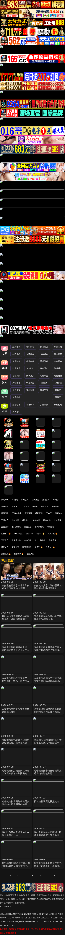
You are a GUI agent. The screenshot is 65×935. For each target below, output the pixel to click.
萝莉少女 (58, 346)
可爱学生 (44, 375)
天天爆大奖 (16, 540)
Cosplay (44, 354)
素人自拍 (58, 354)
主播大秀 (5, 520)
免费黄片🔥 (19, 554)
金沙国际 (27, 540)
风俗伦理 (58, 404)
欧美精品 (44, 346)
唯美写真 (44, 390)
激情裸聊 (29, 533)
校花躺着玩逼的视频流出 (46, 801)
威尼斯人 (5, 499)
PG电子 (56, 499)
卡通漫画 (16, 390)
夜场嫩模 (57, 520)
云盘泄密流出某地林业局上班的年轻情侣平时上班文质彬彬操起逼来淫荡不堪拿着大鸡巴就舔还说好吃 (15, 651)
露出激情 (30, 390)
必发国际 (5, 526)
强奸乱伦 (30, 346)
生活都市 (16, 404)
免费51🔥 (40, 533)
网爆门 (58, 390)
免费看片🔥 (6, 533)
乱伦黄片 (26, 520)
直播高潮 (28, 513)
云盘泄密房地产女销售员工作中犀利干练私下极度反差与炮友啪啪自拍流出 (15, 680)
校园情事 (30, 404)
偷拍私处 (36, 520)
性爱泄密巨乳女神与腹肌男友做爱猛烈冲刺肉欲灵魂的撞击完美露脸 (15, 742)
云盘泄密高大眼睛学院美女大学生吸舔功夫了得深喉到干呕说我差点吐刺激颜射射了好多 (48, 651)
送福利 (26, 506)
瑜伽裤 (44, 382)
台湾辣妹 (16, 361)
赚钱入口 (30, 554)
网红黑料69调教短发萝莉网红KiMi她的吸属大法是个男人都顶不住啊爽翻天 (16, 865)
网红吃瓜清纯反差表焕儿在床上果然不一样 (15, 834)
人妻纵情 (44, 404)
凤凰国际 (5, 513)
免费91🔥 (39, 547)
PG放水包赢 (17, 513)
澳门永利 (45, 499)
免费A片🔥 (50, 547)
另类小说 (16, 411)
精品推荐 (16, 346)
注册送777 (16, 506)
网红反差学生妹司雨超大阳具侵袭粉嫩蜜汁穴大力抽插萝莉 (48, 835)
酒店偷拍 (58, 513)
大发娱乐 (27, 526)
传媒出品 (16, 397)
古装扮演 (16, 375)
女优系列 (30, 375)
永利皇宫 (50, 526)
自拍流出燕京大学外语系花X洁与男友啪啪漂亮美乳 (48, 587)
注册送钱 (5, 506)
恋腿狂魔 (58, 375)
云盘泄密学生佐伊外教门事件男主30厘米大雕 (48, 618)
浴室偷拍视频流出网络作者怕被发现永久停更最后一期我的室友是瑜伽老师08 (48, 742)
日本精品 (30, 354)
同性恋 (58, 397)
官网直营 (35, 499)
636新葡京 (18, 533)
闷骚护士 (58, 382)
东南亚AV (58, 361)
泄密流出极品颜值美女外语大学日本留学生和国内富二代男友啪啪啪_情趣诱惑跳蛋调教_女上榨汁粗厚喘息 (16, 775)
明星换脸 (30, 382)
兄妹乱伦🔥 (6, 554)
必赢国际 (55, 506)
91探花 (30, 368)
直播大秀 (15, 547)
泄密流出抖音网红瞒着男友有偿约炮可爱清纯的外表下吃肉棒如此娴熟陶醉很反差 (15, 804)
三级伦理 (16, 354)
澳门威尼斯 (26, 547)
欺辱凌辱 (16, 368)
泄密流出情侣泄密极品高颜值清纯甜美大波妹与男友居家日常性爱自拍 (48, 711)
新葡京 (35, 506)
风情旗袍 (16, 382)
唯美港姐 (44, 361)
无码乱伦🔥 (52, 533)
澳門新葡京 (39, 526)
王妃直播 (15, 520)
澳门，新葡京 (40, 540)
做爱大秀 (5, 547)
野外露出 (58, 368)
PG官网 (15, 499)
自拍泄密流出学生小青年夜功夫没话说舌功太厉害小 (15, 587)
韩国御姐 (30, 361)
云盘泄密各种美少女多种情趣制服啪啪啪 (15, 710)
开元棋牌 (24, 499)
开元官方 (5, 540)
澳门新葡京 (16, 526)
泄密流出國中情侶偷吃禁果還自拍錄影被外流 (48, 772)
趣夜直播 (47, 520)
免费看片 (52, 540)
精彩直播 (39, 513)
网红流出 (44, 368)
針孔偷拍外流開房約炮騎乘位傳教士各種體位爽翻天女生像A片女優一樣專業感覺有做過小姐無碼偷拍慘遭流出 (16, 620)
